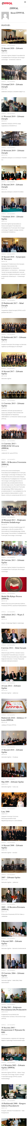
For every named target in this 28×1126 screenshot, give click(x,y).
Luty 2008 (5, 811)
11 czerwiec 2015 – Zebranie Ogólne (12, 404)
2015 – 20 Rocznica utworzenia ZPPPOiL (13, 463)
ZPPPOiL (3, 45)
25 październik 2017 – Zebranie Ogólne (13, 338)
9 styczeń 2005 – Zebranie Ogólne (11, 942)
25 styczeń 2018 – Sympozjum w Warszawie (13, 257)
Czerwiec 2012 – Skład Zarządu (13, 648)
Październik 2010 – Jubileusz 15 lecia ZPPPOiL (14, 718)
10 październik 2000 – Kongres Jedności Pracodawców (13, 1104)
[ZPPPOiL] (7, 4)
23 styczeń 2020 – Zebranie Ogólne (12, 49)
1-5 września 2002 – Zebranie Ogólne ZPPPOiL (13, 1066)
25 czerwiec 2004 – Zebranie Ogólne (12, 974)
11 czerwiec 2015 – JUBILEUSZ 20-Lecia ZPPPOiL (10, 445)
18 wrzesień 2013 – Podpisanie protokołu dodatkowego (13, 521)
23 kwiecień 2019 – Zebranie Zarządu (12, 151)
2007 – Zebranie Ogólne (10, 877)
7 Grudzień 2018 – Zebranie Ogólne (12, 217)
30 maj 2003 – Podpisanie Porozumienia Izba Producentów (14, 1008)
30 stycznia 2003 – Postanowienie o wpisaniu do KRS (13, 1029)
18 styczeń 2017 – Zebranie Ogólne (12, 372)
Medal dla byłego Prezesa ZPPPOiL (11, 597)
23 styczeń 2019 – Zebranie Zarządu (12, 185)
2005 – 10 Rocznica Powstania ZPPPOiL (13, 908)
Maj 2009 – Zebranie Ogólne (12, 781)
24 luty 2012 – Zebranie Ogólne (11, 686)
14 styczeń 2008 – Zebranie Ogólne (12, 846)
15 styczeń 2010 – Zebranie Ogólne (12, 750)
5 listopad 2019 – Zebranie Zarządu (12, 85)
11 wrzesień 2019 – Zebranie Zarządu (12, 117)
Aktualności (11, 45)
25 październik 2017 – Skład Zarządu (12, 304)
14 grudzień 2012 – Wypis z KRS (12, 615)
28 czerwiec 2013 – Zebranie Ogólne (12, 561)
